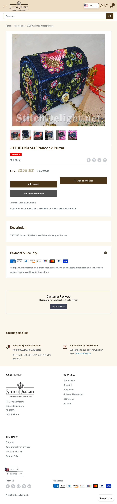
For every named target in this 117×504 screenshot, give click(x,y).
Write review (58, 306)
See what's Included (34, 193)
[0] (111, 6)
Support (10, 442)
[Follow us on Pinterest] (24, 486)
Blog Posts (68, 389)
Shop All (67, 385)
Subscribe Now (83, 353)
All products (19, 26)
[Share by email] (105, 160)
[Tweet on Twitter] (99, 160)
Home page (69, 380)
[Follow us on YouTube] (29, 486)
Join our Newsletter (73, 394)
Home (8, 26)
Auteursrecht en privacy (18, 446)
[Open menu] (5, 6)
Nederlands (12, 473)
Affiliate (67, 403)
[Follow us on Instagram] (19, 486)
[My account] (101, 5)
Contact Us (68, 398)
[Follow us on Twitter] (13, 486)
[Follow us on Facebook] (8, 486)
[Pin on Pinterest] (94, 160)
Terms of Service (14, 451)
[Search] (109, 16)
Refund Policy (13, 456)
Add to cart (33, 184)
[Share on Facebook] (89, 160)
